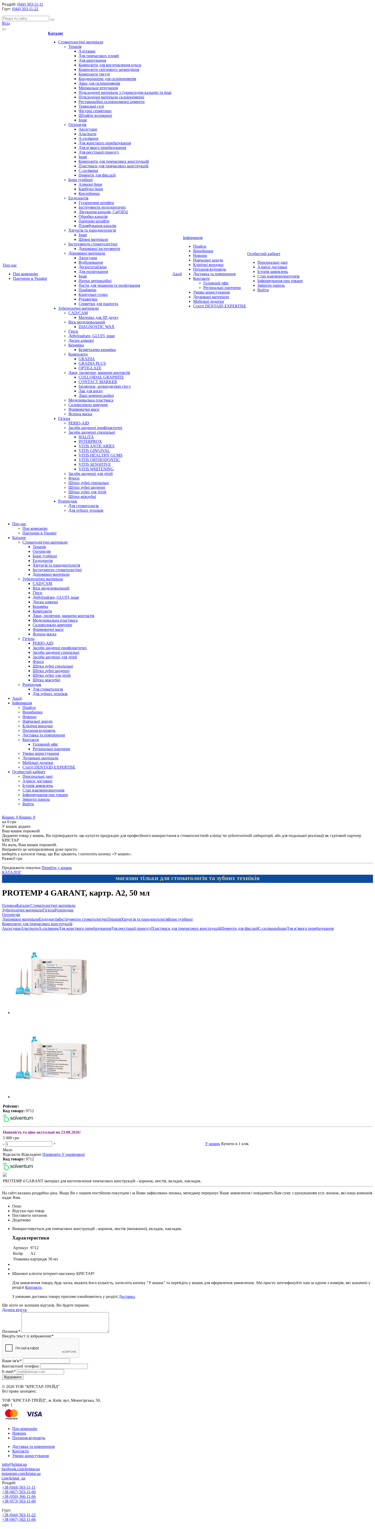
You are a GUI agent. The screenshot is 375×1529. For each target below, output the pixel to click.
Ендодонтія (78, 198)
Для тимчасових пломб (99, 56)
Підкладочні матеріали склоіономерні (111, 97)
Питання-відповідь (209, 269)
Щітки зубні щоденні (86, 487)
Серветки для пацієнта (98, 304)
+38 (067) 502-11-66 (19, 1519)
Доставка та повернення (214, 274)
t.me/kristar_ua (13, 1478)
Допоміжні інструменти (99, 248)
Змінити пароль (271, 285)
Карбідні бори (91, 189)
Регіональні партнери (222, 287)
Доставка (127, 1296)
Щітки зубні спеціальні (88, 483)
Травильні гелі (91, 106)
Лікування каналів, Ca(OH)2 (103, 212)
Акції (177, 274)
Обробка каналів (93, 216)
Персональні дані (272, 262)
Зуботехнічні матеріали (78, 308)
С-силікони (88, 170)
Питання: (11, 1331)
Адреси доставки (272, 267)
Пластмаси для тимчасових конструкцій (113, 166)
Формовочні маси (83, 409)
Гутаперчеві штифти (96, 202)
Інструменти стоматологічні (92, 244)
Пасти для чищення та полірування (109, 285)
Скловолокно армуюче (88, 405)
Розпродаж (67, 501)
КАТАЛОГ (11, 872)
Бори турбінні (80, 180)
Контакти (201, 278)
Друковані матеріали (211, 297)
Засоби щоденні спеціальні (91, 432)
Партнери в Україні (30, 278)
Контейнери (89, 193)
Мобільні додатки (208, 301)
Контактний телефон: (21, 1366)
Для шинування (92, 60)
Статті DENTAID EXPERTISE (219, 306)
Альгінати (87, 134)
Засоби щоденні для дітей (90, 473)
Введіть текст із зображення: (28, 1336)
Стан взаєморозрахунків (278, 276)
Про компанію (25, 274)
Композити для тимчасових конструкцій (114, 161)
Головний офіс (216, 283)
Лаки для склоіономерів (99, 83)
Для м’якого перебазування (102, 147)
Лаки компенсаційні (96, 395)
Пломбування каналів (97, 225)
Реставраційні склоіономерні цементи (112, 101)
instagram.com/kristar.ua (21, 1473)
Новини (200, 255)
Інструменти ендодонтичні (102, 207)
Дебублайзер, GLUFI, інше (91, 336)
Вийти (263, 290)
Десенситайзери (93, 267)
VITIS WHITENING (96, 469)
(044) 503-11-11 (30, 4)
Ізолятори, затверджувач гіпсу (105, 386)
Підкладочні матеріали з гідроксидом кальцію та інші (125, 92)
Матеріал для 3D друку (99, 317)
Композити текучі (94, 74)
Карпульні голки (93, 294)
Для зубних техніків (85, 510)
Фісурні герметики (95, 111)
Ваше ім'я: (12, 1361)
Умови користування (211, 292)
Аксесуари (88, 129)
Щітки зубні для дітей (87, 492)
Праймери (87, 290)
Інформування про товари (280, 281)
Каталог (55, 33)
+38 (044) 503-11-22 (19, 1515)
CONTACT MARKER (98, 382)
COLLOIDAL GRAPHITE (101, 377)
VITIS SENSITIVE (95, 464)
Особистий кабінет (263, 254)
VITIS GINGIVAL (94, 450)
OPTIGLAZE (90, 368)
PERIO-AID (78, 423)
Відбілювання (91, 262)
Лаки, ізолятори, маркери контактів (99, 372)
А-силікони (88, 138)
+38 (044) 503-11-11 (18, 1487)
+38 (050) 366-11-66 (19, 1496)
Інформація (193, 237)
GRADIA (87, 359)
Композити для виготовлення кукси (110, 65)
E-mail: (9, 1371)
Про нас (10, 265)
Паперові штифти (94, 221)
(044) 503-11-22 (25, 9)
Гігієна (64, 418)
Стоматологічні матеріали (80, 42)
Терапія (74, 46)
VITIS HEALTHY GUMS (100, 455)
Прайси (199, 246)
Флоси (74, 478)
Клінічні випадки (208, 264)
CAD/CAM (78, 313)
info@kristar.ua (14, 1464)
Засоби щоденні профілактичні (95, 427)
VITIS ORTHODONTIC (99, 460)
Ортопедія (77, 124)
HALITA (86, 437)
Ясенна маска (80, 414)
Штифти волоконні (95, 115)
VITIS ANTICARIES (97, 446)
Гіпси (73, 331)
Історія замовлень (272, 271)
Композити (78, 354)
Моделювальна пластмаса (90, 400)
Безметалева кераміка (97, 349)
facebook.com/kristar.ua (21, 1469)
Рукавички (88, 299)
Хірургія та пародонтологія (92, 230)
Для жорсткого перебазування (105, 143)
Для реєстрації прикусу (99, 152)
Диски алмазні (81, 340)
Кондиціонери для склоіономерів (107, 79)
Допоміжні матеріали (86, 253)
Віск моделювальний (86, 322)
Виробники (203, 251)
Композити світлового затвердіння (109, 69)
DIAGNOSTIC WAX (97, 326)
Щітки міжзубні (82, 496)
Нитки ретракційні (95, 281)
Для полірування (93, 271)
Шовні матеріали (93, 239)
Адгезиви (87, 51)
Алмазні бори (90, 184)
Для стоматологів (83, 506)
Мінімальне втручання (98, 88)
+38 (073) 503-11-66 (19, 1501)
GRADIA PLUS (92, 363)
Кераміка (76, 345)
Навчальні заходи (208, 260)
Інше (83, 120)
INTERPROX (90, 441)
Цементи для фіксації (97, 175)
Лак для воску (91, 391)
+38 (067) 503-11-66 (19, 1492)
